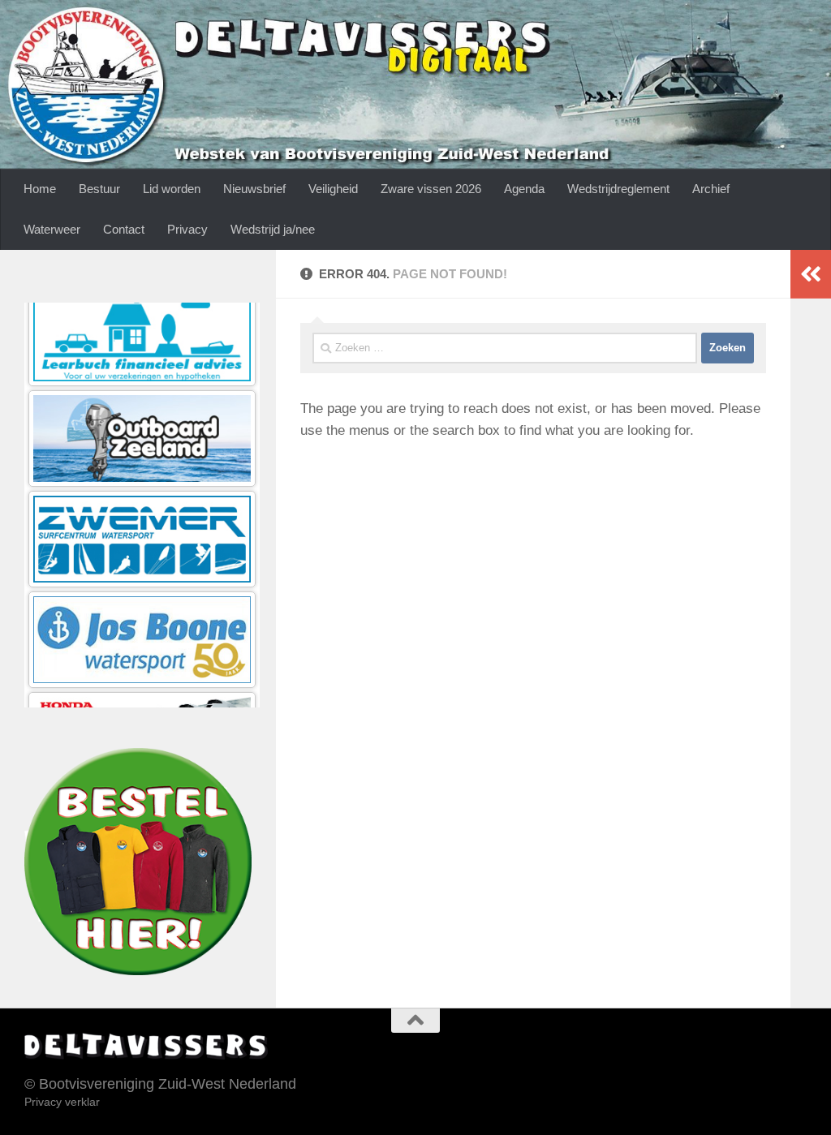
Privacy (187, 229)
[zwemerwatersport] (142, 453)
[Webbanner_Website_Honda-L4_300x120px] (142, 654)
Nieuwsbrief (254, 189)
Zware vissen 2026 (431, 189)
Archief (711, 189)
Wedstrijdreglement (618, 189)
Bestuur (99, 189)
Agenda (524, 189)
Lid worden (171, 189)
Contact (123, 229)
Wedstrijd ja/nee (272, 229)
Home (40, 189)
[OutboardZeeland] (142, 352)
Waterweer (52, 229)
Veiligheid (333, 189)
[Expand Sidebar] (810, 274)
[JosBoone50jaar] (142, 553)
